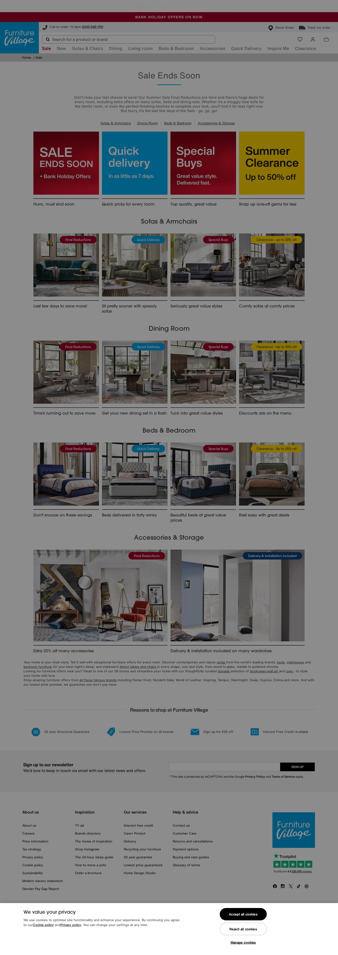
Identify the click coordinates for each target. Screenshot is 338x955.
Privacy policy (70, 925)
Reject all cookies (243, 929)
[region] (169, 929)
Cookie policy (43, 925)
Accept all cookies (243, 914)
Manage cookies (243, 942)
